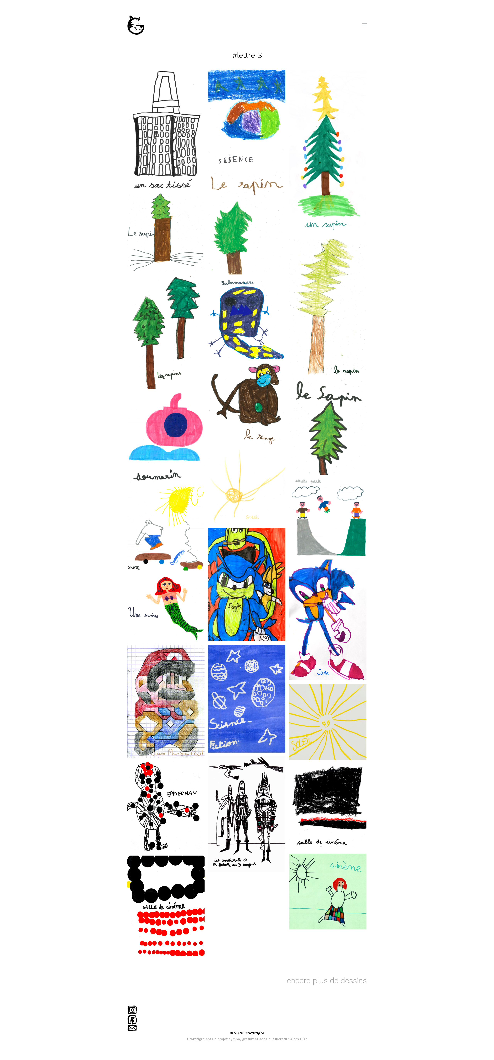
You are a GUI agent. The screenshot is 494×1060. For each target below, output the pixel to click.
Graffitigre (254, 1033)
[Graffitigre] (239, 25)
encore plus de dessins (327, 980)
